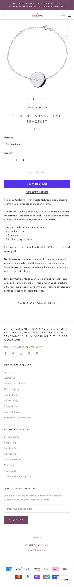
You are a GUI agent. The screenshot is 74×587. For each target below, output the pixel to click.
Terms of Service (12, 412)
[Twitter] (13, 353)
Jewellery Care (11, 448)
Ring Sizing (10, 442)
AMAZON (31, 347)
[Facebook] (5, 353)
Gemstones (9, 465)
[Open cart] (69, 15)
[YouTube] (37, 353)
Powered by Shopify (37, 550)
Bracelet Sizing (11, 436)
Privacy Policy (11, 406)
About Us (8, 372)
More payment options (37, 191)
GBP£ (35, 537)
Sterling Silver (13, 144)
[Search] (63, 14)
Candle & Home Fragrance (17, 476)
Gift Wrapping (11, 389)
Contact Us (9, 378)
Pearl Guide (10, 470)
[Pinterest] (29, 353)
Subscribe (16, 520)
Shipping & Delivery (14, 383)
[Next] (47, 99)
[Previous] (27, 99)
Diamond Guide (12, 459)
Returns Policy (11, 395)
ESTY (41, 347)
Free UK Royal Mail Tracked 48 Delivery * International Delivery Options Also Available (37, 5)
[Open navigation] (5, 14)
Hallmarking (10, 453)
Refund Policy (11, 400)
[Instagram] (21, 353)
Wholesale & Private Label (17, 417)
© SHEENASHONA (37, 545)
